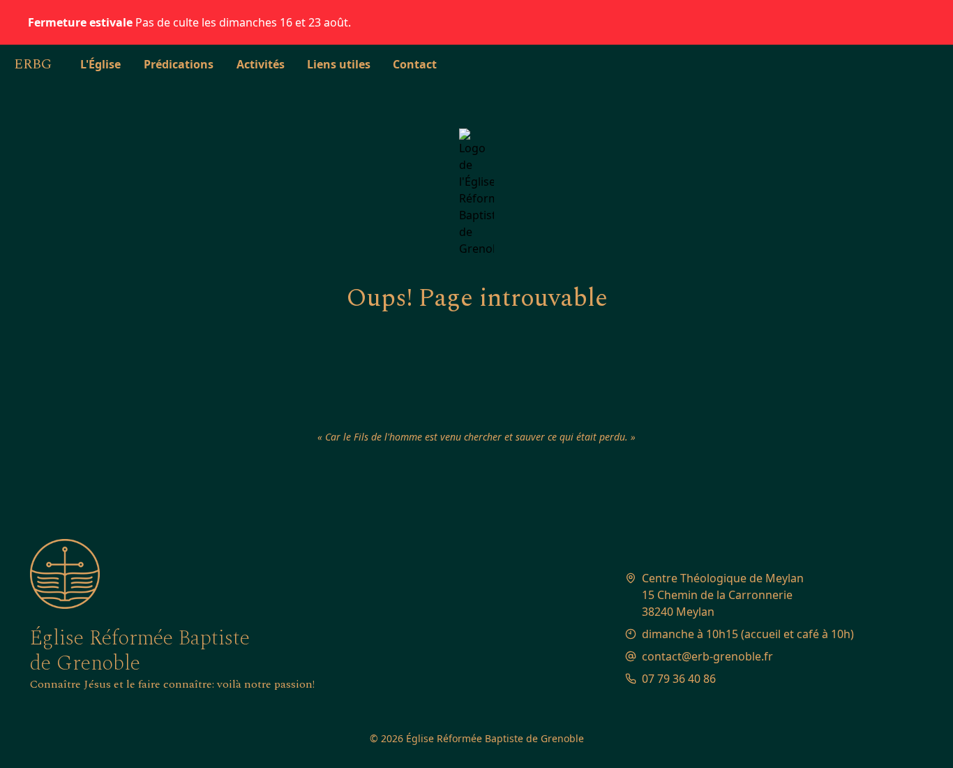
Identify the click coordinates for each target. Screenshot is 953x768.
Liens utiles (338, 64)
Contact (415, 64)
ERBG (33, 64)
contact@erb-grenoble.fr (707, 656)
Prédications (178, 64)
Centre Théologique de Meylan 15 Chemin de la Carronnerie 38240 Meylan (723, 594)
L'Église (100, 64)
